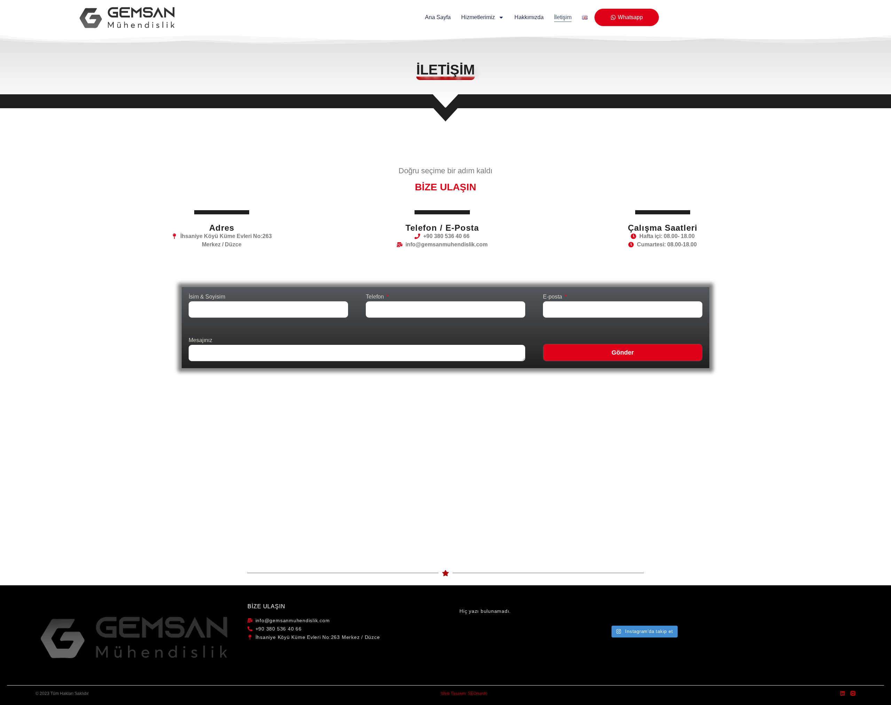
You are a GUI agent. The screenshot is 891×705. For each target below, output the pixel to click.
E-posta (553, 297)
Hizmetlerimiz (478, 17)
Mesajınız (200, 340)
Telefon (375, 297)
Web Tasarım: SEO (464, 693)
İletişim (562, 17)
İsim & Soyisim (207, 297)
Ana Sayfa (438, 17)
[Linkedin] (842, 693)
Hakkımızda (529, 17)
